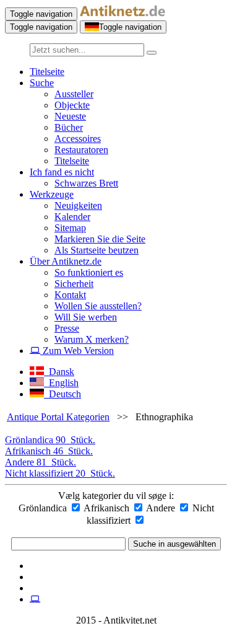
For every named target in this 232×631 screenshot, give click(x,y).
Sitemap (70, 228)
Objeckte (72, 105)
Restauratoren (81, 149)
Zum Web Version (77, 350)
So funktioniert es (88, 272)
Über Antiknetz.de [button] (65, 261)
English (61, 382)
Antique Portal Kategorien (58, 417)
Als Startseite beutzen (96, 250)
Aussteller (73, 94)
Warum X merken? (91, 339)
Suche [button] (42, 82)
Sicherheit (73, 283)
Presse (66, 328)
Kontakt (70, 294)
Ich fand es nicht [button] (62, 172)
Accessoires (77, 138)
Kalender (72, 216)
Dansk (59, 371)
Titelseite (47, 71)
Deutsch (62, 394)
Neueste (70, 116)
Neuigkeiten (78, 205)
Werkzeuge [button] (52, 194)
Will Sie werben (85, 317)
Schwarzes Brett (86, 183)
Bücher (68, 127)
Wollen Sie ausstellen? (98, 306)
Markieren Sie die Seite (99, 239)
